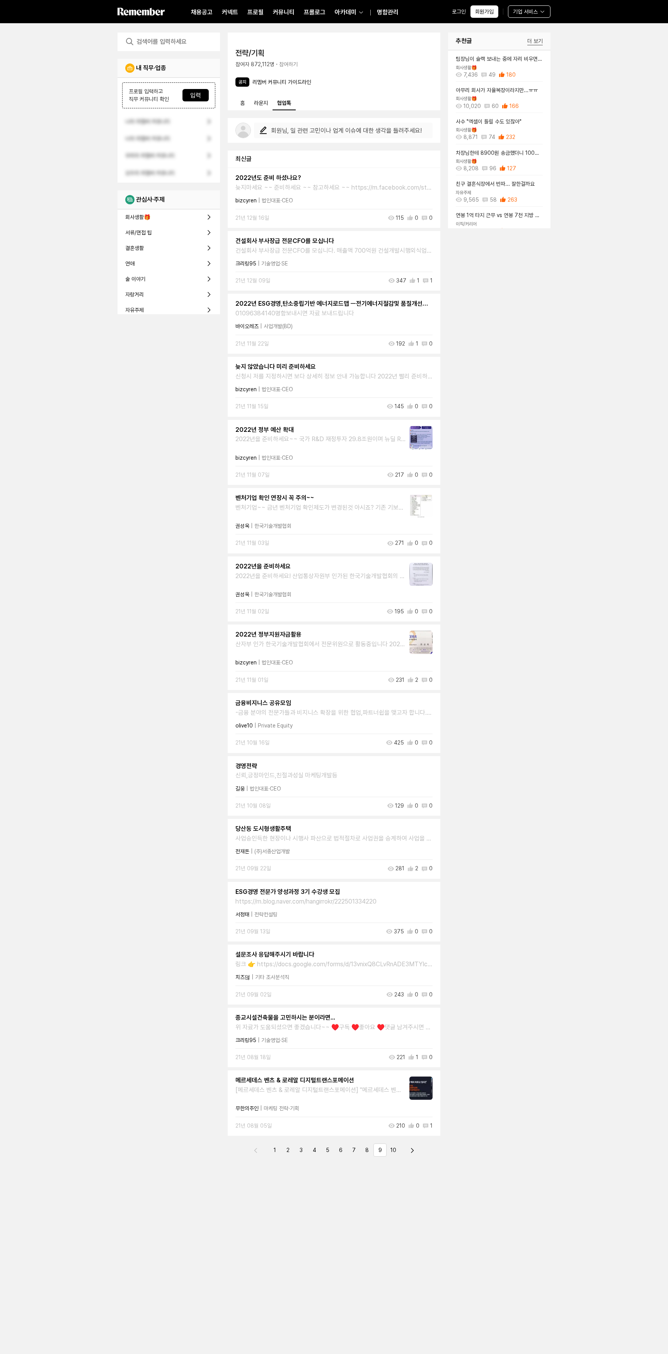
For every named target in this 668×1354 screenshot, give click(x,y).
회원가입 (484, 12)
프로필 (255, 12)
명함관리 (388, 12)
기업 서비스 (525, 12)
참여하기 (288, 64)
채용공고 (202, 12)
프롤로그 (314, 12)
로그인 (459, 12)
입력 (195, 95)
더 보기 (535, 41)
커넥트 (230, 12)
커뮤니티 (284, 12)
